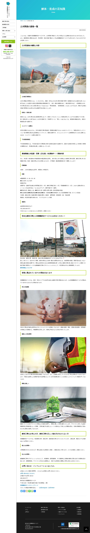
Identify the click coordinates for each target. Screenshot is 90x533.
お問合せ (27, 511)
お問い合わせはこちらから (27, 473)
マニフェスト (62, 514)
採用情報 (79, 514)
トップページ (28, 507)
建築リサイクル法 (63, 511)
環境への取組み (61, 507)
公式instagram (43, 487)
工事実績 (4, 27)
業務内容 (79, 511)
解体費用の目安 (5, 24)
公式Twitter (51, 487)
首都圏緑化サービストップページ (29, 485)
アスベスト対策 (62, 509)
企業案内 (79, 509)
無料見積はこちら (8, 41)
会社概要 (79, 507)
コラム (3, 33)
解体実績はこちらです (26, 267)
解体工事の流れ (5, 21)
